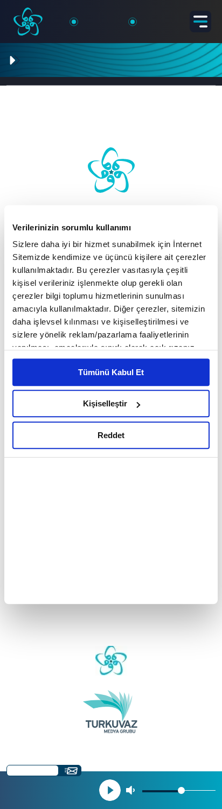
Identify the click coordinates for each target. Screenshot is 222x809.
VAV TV (21, 81)
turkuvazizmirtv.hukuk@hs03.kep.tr (110, 632)
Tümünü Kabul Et (111, 372)
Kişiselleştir (105, 403)
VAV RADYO (61, 81)
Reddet (111, 435)
